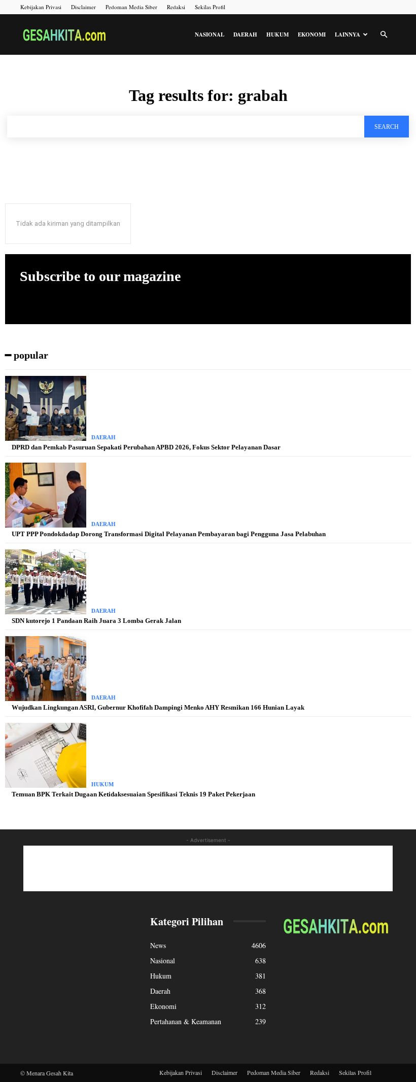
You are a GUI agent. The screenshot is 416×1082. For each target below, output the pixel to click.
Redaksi (176, 7)
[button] (383, 35)
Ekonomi (312, 34)
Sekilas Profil (210, 7)
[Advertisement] (208, 868)
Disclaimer (83, 7)
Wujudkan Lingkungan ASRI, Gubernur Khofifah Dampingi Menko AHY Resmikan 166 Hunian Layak (158, 707)
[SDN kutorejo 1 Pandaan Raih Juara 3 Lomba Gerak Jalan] (45, 581)
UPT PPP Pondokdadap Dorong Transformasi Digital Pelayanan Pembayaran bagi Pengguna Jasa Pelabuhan (169, 534)
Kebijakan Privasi (40, 7)
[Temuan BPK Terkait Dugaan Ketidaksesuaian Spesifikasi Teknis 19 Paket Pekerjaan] (45, 755)
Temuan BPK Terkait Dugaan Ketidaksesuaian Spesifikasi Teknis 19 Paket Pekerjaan (133, 794)
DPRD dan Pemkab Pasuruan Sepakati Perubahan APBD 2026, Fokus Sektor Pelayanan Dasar (146, 447)
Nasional (209, 34)
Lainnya (347, 34)
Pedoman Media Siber (131, 7)
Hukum (277, 34)
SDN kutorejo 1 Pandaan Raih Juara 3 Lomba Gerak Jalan (96, 620)
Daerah (245, 34)
